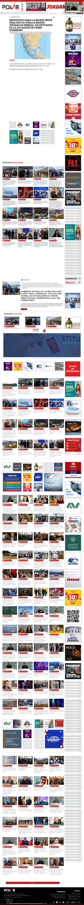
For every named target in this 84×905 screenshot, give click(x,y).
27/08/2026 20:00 (22, 240)
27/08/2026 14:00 (8, 541)
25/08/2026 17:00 (23, 846)
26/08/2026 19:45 (23, 634)
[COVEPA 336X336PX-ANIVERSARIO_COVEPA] (73, 605)
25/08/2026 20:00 (8, 826)
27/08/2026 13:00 (23, 541)
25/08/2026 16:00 (8, 867)
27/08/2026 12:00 (39, 541)
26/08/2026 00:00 (54, 785)
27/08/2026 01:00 (23, 597)
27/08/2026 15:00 (39, 523)
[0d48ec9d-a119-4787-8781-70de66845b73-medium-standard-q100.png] (11, 9)
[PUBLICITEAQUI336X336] (73, 825)
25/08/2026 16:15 (54, 846)
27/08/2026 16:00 (23, 523)
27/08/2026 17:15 (23, 504)
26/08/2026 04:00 (54, 765)
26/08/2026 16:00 (54, 671)
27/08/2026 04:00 (39, 578)
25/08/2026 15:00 (54, 867)
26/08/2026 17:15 (23, 671)
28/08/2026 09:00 (10, 326)
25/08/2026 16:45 (39, 846)
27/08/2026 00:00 (39, 597)
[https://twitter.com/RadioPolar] (22, 6)
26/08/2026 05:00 (39, 765)
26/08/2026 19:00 (54, 634)
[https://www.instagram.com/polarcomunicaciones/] (22, 9)
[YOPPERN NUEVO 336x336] (73, 84)
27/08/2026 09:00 (23, 560)
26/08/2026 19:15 (39, 634)
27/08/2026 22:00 (8, 449)
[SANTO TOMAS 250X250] (73, 550)
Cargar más (33, 882)
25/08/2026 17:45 (54, 826)
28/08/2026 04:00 (22, 199)
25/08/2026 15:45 (23, 867)
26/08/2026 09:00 (39, 708)
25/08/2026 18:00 (39, 826)
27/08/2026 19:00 (38, 240)
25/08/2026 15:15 (39, 867)
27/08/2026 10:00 (8, 560)
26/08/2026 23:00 (54, 597)
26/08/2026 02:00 (23, 785)
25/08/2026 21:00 (39, 806)
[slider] (9, 903)
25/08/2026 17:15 (8, 846)
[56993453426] (22, 3)
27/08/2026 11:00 (54, 541)
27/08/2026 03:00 (54, 578)
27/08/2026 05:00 (23, 578)
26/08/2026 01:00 (39, 785)
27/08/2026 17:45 (53, 240)
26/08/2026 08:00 (54, 708)
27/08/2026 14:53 (54, 523)
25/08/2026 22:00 (23, 806)
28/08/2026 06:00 (26, 279)
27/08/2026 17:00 (39, 504)
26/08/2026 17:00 (39, 671)
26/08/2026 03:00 (8, 785)
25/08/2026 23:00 (8, 806)
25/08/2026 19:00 (23, 826)
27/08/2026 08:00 (39, 560)
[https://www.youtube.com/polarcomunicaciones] (22, 10)
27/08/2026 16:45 (54, 504)
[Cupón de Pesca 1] (11, 294)
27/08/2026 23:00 (55, 428)
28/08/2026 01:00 (23, 428)
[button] (81, 3)
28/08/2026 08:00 (31, 326)
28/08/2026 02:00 (53, 199)
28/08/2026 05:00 (7, 199)
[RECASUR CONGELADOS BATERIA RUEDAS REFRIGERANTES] (73, 205)
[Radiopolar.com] (1, 13)
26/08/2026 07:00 (8, 765)
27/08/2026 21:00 (7, 240)
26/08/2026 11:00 (8, 708)
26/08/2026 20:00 (8, 634)
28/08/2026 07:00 (52, 326)
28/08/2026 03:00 (38, 199)
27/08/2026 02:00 (8, 597)
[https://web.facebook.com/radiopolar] (22, 4)
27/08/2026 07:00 (54, 560)
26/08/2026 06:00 (23, 765)
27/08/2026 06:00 (8, 578)
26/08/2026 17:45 (8, 671)
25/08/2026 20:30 (54, 806)
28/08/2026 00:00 (39, 428)
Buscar (79, 13)
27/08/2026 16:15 (8, 523)
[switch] (64, 902)
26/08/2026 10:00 (23, 708)
